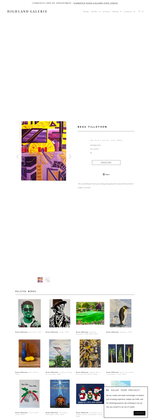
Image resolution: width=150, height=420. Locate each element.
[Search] (139, 11)
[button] (96, 11)
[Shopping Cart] (142, 11)
